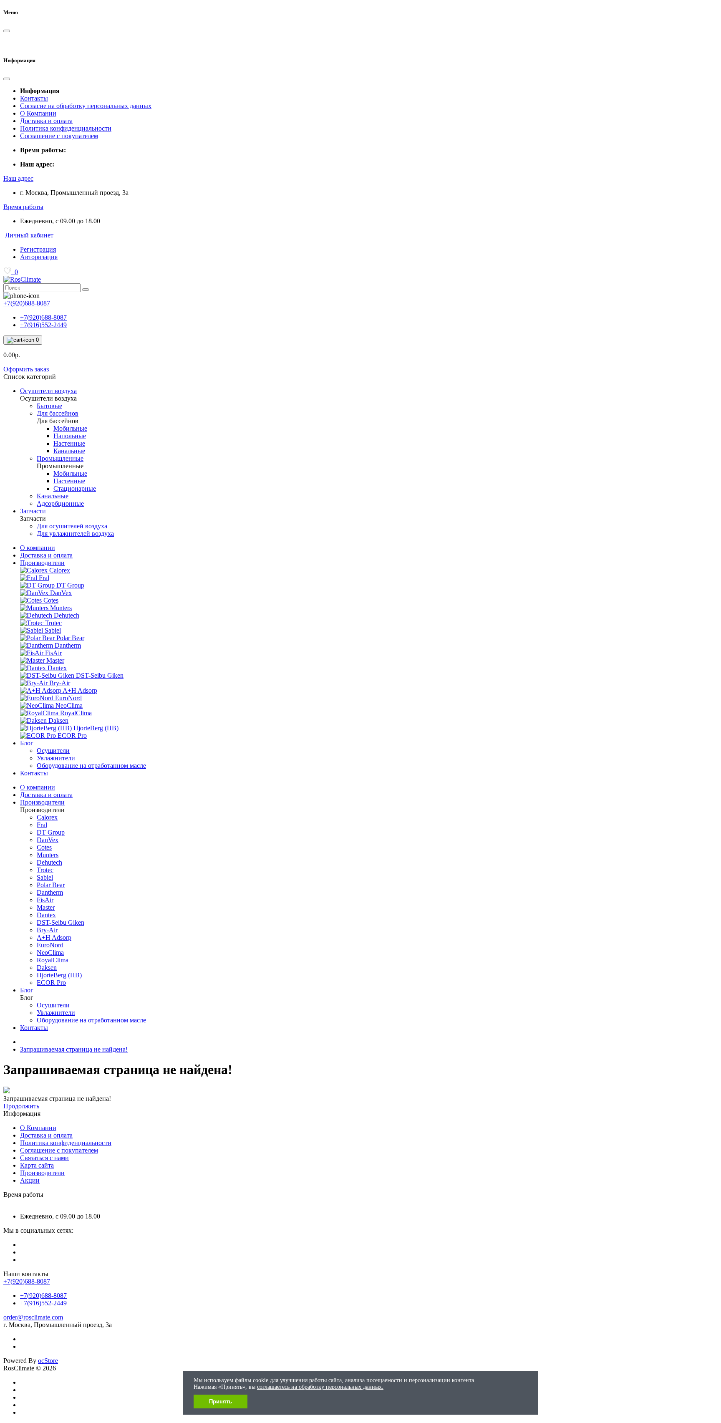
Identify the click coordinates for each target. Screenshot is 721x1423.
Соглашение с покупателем (59, 135)
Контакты (34, 98)
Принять (220, 1401)
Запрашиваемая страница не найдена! (74, 1049)
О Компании (38, 113)
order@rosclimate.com (33, 1317)
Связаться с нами (44, 1157)
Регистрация (38, 249)
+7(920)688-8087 (43, 317)
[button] (18, 178)
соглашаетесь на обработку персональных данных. (320, 1387)
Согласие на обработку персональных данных (85, 105)
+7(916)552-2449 (43, 324)
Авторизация (39, 256)
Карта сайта (37, 1165)
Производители (42, 562)
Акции (30, 1180)
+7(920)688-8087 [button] (26, 1281)
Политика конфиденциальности (65, 128)
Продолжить (21, 1106)
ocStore (48, 1360)
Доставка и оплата (46, 120)
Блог (26, 743)
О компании (37, 547)
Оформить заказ (26, 369)
